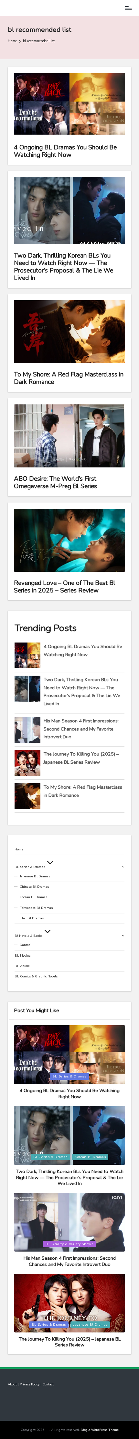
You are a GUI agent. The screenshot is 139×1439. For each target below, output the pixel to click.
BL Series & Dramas (30, 867)
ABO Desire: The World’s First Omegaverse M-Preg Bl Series (55, 482)
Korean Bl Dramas (33, 897)
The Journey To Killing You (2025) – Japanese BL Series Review (70, 1342)
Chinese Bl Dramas (34, 887)
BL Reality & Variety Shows (69, 1244)
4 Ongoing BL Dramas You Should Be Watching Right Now (65, 151)
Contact (48, 1384)
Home (19, 849)
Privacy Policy (29, 1384)
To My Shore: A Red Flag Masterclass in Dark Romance (68, 378)
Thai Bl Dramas (32, 918)
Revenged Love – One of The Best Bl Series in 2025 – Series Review (64, 587)
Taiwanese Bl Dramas (36, 908)
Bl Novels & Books (28, 936)
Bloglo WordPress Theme (99, 1430)
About (12, 1384)
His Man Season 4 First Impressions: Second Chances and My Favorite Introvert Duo (81, 729)
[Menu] (128, 8)
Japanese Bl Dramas (35, 876)
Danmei (25, 945)
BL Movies (22, 955)
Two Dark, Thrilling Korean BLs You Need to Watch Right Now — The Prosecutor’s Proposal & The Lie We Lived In (63, 266)
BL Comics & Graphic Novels (36, 976)
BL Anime (22, 966)
